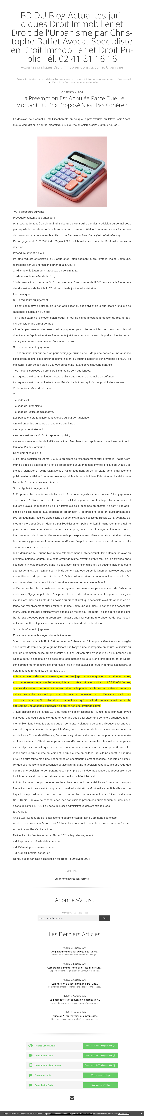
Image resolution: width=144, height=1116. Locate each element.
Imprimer (73, 870)
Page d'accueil (124, 79)
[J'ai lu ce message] (141, 1113)
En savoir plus (123, 1113)
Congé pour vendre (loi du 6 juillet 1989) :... (74, 951)
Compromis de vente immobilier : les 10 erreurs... (74, 967)
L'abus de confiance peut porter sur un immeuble (75, 82)
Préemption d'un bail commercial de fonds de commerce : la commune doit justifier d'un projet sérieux (65, 79)
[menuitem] (66, 79)
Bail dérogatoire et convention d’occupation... (75, 999)
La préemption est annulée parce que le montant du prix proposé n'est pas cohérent (72, 101)
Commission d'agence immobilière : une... (74, 983)
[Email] (72, 1097)
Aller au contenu (11, 2)
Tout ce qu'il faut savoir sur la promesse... (74, 1015)
